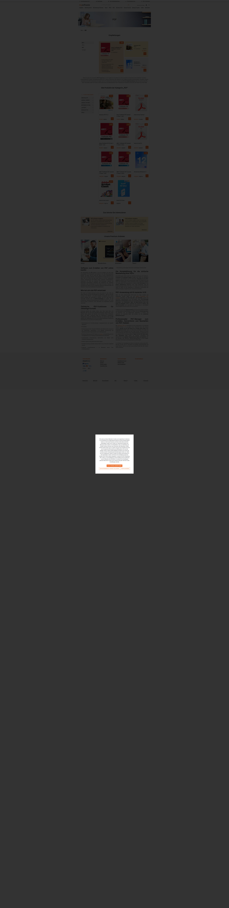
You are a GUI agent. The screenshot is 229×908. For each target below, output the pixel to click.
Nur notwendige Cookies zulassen (109, 468)
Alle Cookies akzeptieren (114, 465)
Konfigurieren (125, 468)
